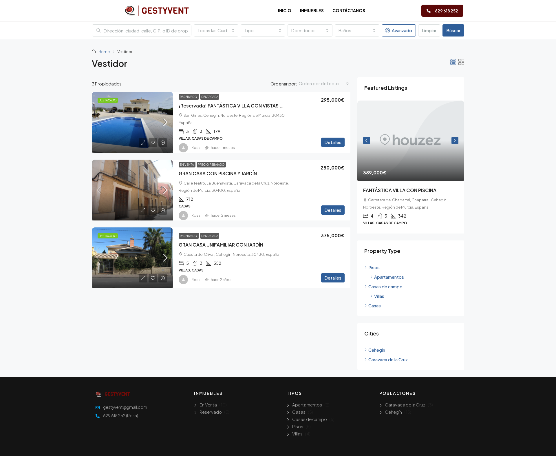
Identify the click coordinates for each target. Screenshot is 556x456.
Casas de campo (309, 419)
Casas (299, 412)
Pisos (297, 426)
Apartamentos (307, 404)
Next (454, 140)
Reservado (189, 97)
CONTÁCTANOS (348, 10)
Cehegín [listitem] (376, 350)
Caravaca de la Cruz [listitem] (388, 359)
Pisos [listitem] (374, 267)
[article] (410, 167)
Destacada (209, 97)
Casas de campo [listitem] (385, 286)
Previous (366, 140)
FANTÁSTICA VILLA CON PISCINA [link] (399, 190)
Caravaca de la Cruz (405, 404)
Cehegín (393, 412)
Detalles (332, 142)
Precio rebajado (211, 164)
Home (104, 51)
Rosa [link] (195, 147)
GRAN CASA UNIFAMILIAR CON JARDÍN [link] (221, 245)
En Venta (187, 164)
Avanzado (401, 30)
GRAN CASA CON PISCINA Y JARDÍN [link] (218, 173)
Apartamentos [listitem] (389, 277)
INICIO (284, 10)
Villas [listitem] (379, 296)
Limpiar (429, 30)
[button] (453, 61)
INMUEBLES (312, 10)
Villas (297, 433)
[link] (132, 122)
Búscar (453, 30)
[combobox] (216, 30)
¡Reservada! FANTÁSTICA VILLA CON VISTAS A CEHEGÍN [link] (241, 106)
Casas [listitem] (374, 305)
